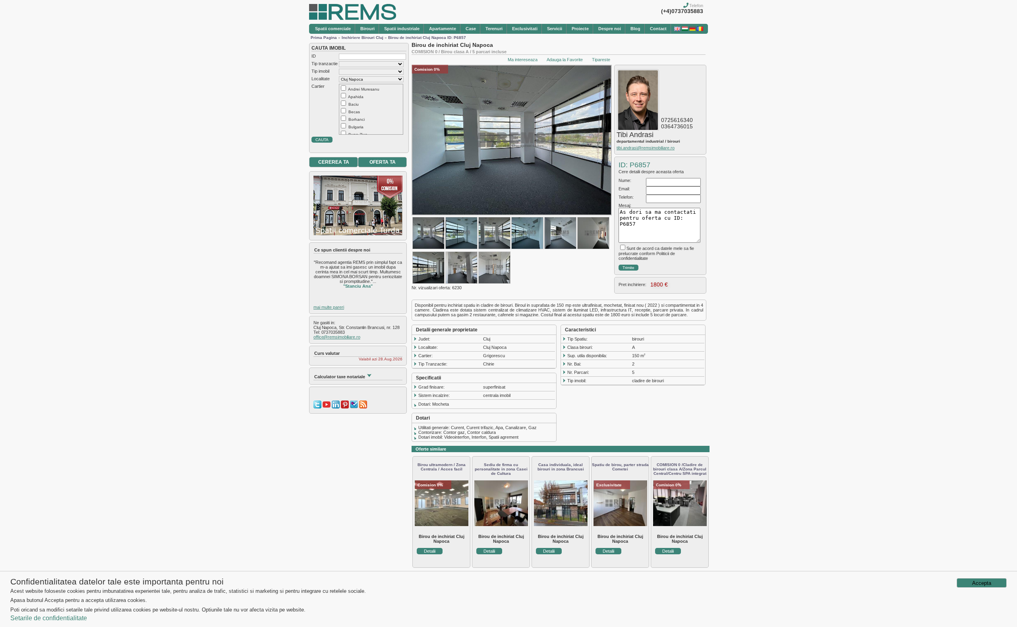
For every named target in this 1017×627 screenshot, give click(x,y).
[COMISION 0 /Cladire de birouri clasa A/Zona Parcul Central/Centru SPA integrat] (680, 524)
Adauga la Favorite (565, 59)
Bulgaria (355, 127)
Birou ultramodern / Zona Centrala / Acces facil (442, 467)
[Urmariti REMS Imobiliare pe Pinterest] (345, 406)
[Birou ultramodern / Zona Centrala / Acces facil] (441, 524)
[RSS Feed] (363, 406)
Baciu (353, 104)
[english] (677, 29)
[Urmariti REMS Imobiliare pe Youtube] (327, 406)
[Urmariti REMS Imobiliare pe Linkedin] (336, 406)
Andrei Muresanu (363, 89)
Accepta (981, 583)
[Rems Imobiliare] (352, 18)
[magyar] (685, 29)
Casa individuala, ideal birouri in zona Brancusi (561, 467)
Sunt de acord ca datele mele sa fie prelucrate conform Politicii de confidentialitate (656, 253)
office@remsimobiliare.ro (336, 337)
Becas (354, 112)
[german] (692, 29)
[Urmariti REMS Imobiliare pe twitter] (317, 406)
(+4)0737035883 (682, 11)
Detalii (429, 551)
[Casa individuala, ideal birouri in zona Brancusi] (561, 524)
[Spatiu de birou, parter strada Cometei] (620, 524)
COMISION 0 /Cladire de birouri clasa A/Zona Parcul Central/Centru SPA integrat (679, 469)
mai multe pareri (328, 307)
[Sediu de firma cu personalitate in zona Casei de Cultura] (501, 524)
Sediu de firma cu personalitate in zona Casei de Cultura (501, 469)
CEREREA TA (333, 162)
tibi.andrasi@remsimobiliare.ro (646, 147)
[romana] (700, 29)
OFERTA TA (382, 162)
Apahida (355, 97)
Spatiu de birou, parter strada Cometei (620, 467)
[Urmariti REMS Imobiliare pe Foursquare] (354, 406)
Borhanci (356, 119)
